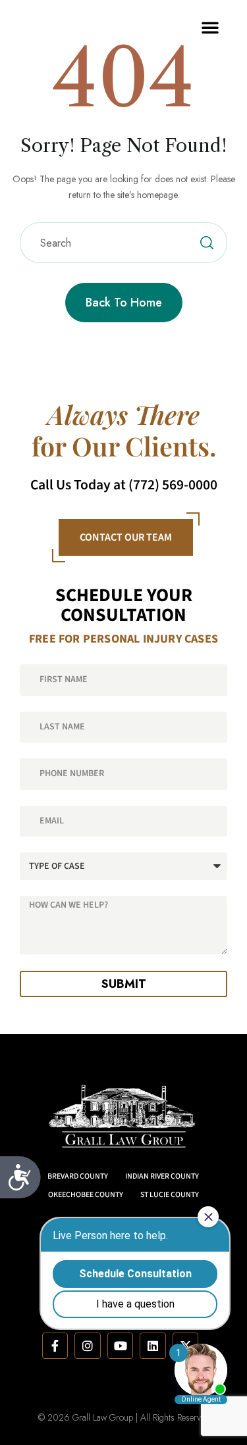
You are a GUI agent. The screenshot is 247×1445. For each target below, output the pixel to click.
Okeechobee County (85, 1194)
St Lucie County (169, 1194)
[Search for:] (123, 243)
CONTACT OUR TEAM (126, 537)
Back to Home (124, 302)
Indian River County (162, 1176)
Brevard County (77, 1176)
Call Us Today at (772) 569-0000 (123, 485)
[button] (210, 27)
